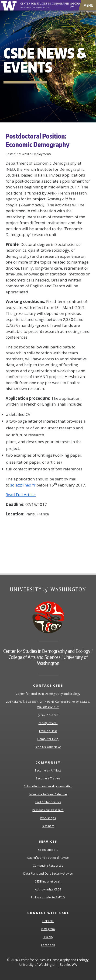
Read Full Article (21, 494)
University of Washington (9, 5)
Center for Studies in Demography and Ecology (58, 5)
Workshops (48, 818)
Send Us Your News (48, 747)
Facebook (48, 945)
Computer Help (47, 739)
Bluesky (48, 937)
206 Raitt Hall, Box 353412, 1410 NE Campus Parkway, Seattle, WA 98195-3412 (48, 704)
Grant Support (48, 850)
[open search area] (72, 5)
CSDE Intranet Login (48, 881)
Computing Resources (48, 866)
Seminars (48, 826)
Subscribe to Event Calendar (48, 794)
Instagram (48, 929)
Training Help (48, 731)
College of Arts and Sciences (34, 657)
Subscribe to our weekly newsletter (48, 786)
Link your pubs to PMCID (48, 897)
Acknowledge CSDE (48, 889)
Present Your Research (47, 810)
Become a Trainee (48, 778)
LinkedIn (48, 921)
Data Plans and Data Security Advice (48, 874)
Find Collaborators (48, 802)
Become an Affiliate (48, 770)
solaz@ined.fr (22, 485)
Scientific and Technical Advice (48, 858)
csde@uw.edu (48, 723)
